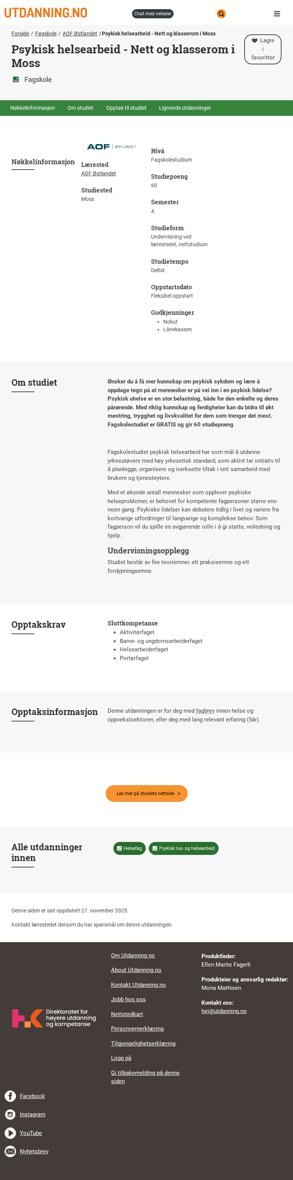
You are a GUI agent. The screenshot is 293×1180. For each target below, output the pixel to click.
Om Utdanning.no (133, 955)
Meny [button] (278, 14)
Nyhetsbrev (34, 1151)
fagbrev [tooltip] (205, 710)
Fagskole (45, 33)
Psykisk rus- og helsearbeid (187, 848)
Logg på (121, 1058)
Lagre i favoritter (263, 49)
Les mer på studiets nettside (145, 793)
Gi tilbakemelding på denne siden (145, 1077)
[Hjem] (66, 13)
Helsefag (133, 848)
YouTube (31, 1133)
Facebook (32, 1096)
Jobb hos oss (128, 999)
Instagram (32, 1114)
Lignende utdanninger (185, 108)
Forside (20, 33)
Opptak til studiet (126, 108)
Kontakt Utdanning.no (138, 984)
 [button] (146, 942)
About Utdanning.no (136, 970)
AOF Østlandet (80, 33)
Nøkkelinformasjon (32, 108)
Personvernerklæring (137, 1028)
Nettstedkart (127, 1014)
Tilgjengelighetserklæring (143, 1043)
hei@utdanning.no (224, 1011)
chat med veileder (152, 13)
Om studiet (80, 108)
